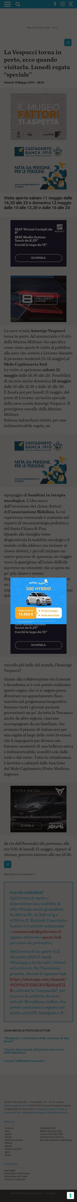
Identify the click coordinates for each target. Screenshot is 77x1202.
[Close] (66, 577)
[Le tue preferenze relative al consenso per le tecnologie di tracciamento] (70, 1195)
